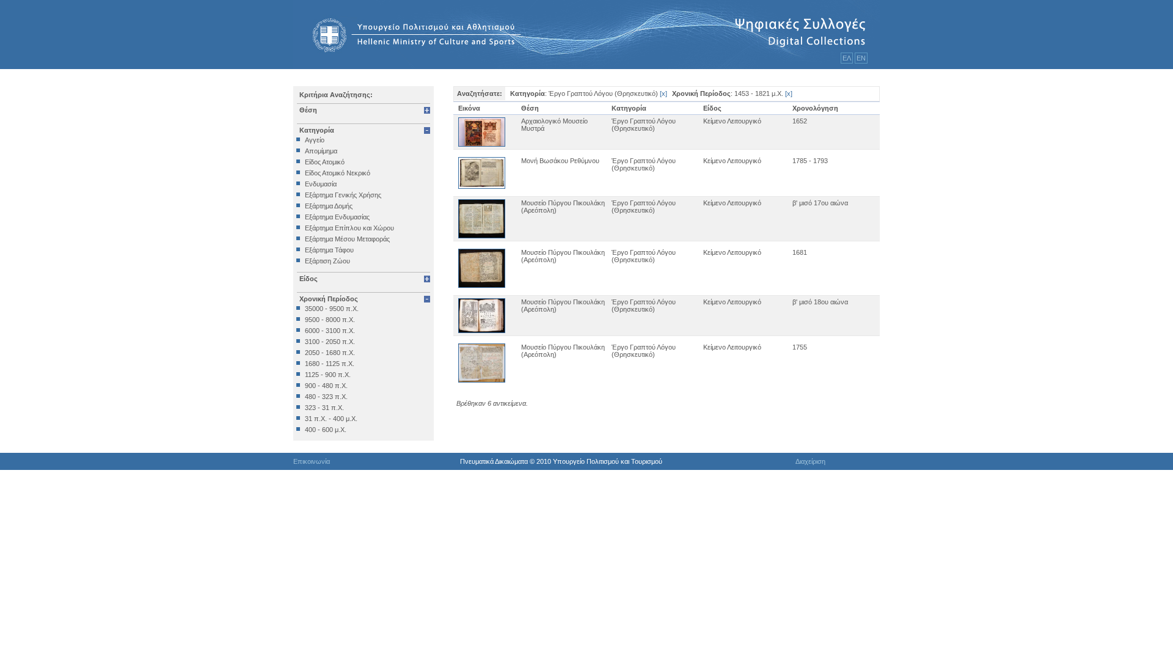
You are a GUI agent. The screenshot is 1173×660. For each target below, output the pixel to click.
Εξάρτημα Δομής (329, 206)
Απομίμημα (321, 151)
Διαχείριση (810, 461)
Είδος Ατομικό (325, 162)
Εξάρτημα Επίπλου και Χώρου (349, 228)
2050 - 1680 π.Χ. (330, 352)
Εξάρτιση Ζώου (327, 261)
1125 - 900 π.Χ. (328, 374)
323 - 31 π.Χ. (324, 407)
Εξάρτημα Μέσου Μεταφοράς (347, 239)
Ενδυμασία (321, 184)
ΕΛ (846, 58)
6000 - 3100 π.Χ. (330, 330)
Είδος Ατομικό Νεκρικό (337, 173)
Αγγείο (314, 140)
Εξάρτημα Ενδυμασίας (337, 217)
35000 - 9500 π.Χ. (332, 308)
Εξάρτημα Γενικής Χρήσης (343, 195)
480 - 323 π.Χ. (326, 396)
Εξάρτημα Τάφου (329, 250)
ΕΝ (861, 58)
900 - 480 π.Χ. (326, 385)
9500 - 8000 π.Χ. (330, 319)
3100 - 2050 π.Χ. (330, 341)
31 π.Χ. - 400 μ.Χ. (331, 418)
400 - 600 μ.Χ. (325, 429)
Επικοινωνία (311, 461)
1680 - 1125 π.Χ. (329, 363)
